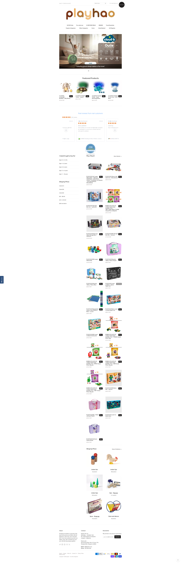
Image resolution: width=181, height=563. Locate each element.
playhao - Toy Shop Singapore (72, 556)
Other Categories (83, 28)
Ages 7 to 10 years (63, 170)
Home (93, 28)
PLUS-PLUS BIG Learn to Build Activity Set (92, 335)
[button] (66, 130)
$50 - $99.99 (62, 196)
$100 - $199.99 (62, 200)
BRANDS (101, 25)
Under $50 (61, 193)
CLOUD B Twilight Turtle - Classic (80, 96)
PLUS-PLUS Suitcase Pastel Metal (91, 439)
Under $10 (61, 186)
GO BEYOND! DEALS (91, 25)
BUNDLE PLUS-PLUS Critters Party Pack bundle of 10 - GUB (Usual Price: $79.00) (112, 363)
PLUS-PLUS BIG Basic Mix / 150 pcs (110, 388)
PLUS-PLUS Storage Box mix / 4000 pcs (91, 206)
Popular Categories (71, 28)
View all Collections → (117, 449)
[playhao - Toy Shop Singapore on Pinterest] (67, 544)
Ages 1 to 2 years (63, 163)
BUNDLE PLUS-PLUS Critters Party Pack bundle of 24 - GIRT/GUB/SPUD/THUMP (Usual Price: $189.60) (112, 208)
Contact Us (74, 553)
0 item (111, 3)
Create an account (67, 3)
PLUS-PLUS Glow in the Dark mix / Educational (111, 177)
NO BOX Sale (70, 25)
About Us (69, 553)
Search (60, 553)
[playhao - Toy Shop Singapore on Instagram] (64, 544)
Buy (71, 96)
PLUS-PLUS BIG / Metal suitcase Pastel (92, 415)
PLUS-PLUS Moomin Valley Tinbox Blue (91, 284)
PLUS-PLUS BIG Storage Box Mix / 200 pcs (111, 234)
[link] (90, 139)
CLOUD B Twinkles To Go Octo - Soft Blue (113, 97)
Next (118, 51)
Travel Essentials (110, 25)
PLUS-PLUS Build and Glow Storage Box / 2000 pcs (91, 235)
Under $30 (61, 189)
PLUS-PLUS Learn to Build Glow (110, 415)
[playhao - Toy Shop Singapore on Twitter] (60, 544)
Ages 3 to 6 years (63, 167)
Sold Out (119, 284)
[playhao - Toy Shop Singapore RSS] (69, 544)
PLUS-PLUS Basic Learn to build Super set (111, 309)
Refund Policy (62, 554)
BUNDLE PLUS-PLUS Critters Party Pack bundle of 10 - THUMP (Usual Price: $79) (113, 336)
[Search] (105, 3)
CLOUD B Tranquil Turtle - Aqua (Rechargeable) (96, 97)
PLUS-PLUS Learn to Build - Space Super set (110, 285)
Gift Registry (112, 28)
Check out (115, 3)
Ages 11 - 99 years (63, 174)
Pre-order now (79, 25)
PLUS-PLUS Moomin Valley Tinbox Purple (110, 260)
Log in (60, 3)
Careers (64, 553)
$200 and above (63, 203)
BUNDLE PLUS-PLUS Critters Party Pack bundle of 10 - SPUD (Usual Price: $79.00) (93, 363)
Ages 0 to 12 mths (63, 160)
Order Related (101, 28)
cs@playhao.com (88, 546)
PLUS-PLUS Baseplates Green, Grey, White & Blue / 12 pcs (92, 310)
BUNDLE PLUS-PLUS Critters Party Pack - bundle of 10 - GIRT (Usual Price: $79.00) (93, 389)
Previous (62, 51)
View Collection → (118, 156)
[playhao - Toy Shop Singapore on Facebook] (62, 544)
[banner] (90, 14)
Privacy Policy (81, 553)
